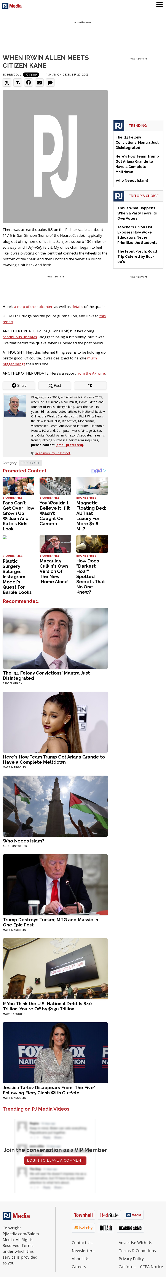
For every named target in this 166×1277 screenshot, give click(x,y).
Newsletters (83, 1250)
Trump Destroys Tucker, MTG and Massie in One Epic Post (50, 922)
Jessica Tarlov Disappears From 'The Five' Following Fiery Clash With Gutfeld (49, 1090)
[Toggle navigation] (159, 5)
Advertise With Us (135, 1242)
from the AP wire (91, 373)
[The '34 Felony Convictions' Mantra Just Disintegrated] (55, 637)
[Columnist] (16, 405)
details (77, 306)
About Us (80, 1258)
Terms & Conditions (137, 1250)
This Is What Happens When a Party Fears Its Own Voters (137, 213)
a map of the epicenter (33, 306)
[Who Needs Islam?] (55, 805)
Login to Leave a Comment (55, 1160)
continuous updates (20, 336)
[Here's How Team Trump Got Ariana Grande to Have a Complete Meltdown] (55, 721)
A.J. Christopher (15, 846)
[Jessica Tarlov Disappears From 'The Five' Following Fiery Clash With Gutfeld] (55, 1052)
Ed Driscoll (12, 74)
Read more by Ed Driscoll (52, 453)
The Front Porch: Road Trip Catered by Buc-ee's (137, 256)
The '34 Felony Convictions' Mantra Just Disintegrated (46, 675)
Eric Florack (12, 683)
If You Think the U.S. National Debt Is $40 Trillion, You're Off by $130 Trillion (47, 1006)
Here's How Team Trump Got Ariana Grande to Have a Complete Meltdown (54, 759)
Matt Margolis (14, 767)
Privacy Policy (131, 1258)
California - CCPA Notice (141, 1266)
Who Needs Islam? (23, 841)
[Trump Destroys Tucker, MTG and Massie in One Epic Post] (55, 884)
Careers (79, 1266)
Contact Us (82, 1242)
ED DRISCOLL (30, 463)
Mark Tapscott (14, 1014)
